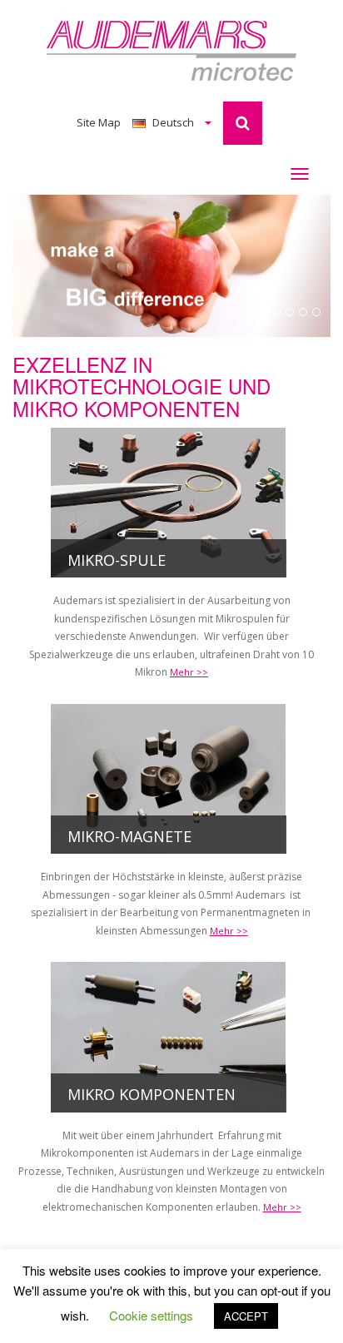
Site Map (99, 122)
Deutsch (173, 122)
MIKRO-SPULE (116, 560)
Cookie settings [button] (151, 1315)
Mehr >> (189, 672)
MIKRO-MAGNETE (129, 836)
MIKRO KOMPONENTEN (151, 1094)
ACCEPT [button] (246, 1316)
